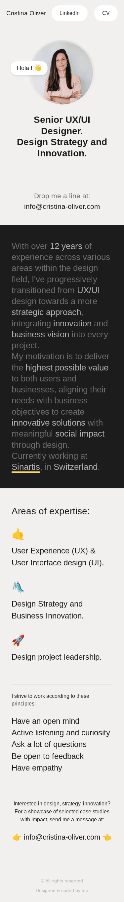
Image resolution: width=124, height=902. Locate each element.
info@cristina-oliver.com (62, 206)
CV (106, 13)
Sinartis (26, 466)
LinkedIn (70, 13)
